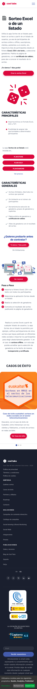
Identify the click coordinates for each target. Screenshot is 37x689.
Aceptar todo (29, 686)
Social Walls (7, 529)
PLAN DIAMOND (18, 168)
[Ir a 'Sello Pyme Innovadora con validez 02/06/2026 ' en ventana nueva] (17, 612)
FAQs (5, 564)
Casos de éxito (8, 489)
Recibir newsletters (18, 654)
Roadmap (6, 500)
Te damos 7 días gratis (18, 245)
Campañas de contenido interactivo (15, 514)
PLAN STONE (18, 157)
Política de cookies (9, 476)
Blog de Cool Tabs (9, 554)
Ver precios (18, 174)
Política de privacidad (10, 469)
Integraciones (7, 534)
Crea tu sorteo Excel (18, 73)
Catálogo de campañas (11, 519)
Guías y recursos (9, 549)
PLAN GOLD (18, 163)
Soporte (6, 559)
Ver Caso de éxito (18, 436)
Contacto (6, 505)
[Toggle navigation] (33, 3)
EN (17, 571)
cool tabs (12, 3)
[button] (16, 445)
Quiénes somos (8, 484)
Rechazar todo (19, 686)
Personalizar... (6, 686)
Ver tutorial (18, 279)
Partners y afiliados (9, 494)
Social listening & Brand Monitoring (15, 524)
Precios (5, 539)
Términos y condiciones (11, 472)
